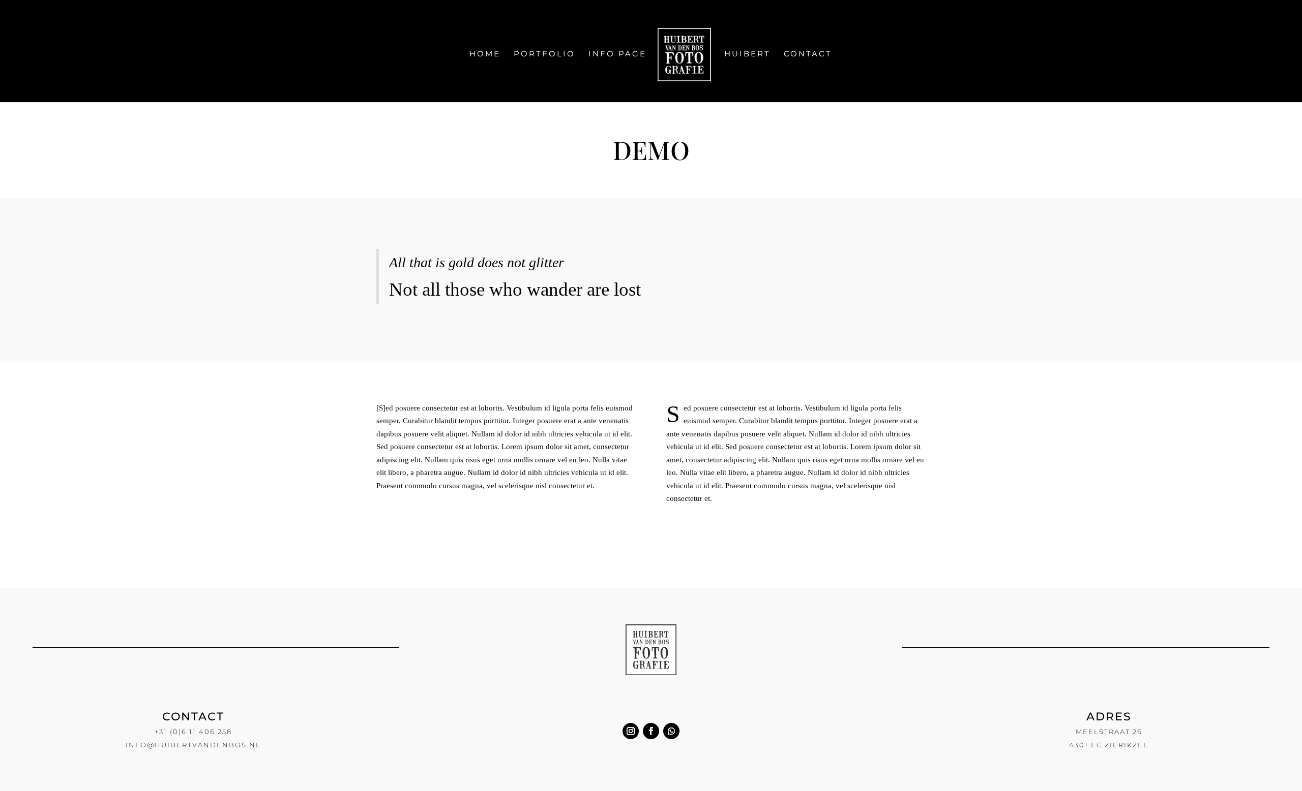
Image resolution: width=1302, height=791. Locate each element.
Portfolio (544, 54)
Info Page (617, 54)
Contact (808, 54)
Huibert (747, 54)
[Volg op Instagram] (631, 731)
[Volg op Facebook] (651, 731)
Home (484, 54)
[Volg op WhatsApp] (671, 731)
